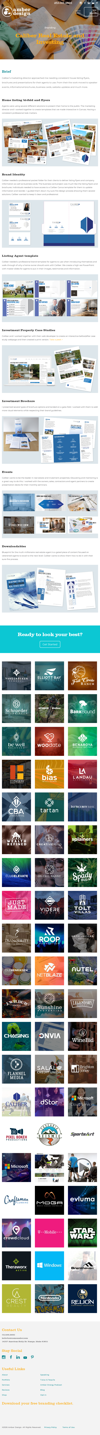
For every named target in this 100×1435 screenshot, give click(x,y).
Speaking (44, 1375)
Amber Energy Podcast (51, 1385)
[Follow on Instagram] (81, 3)
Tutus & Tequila (47, 1380)
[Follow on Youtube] (93, 3)
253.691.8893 (63, 3)
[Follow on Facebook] (85, 3)
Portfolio (6, 1380)
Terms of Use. (69, 1427)
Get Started (92, 11)
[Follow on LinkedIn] (89, 3)
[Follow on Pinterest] (97, 3)
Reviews (6, 1390)
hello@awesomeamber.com (15, 1338)
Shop (4, 1395)
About (5, 1375)
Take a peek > (56, 339)
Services (6, 1385)
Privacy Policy (50, 1427)
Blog (42, 1390)
